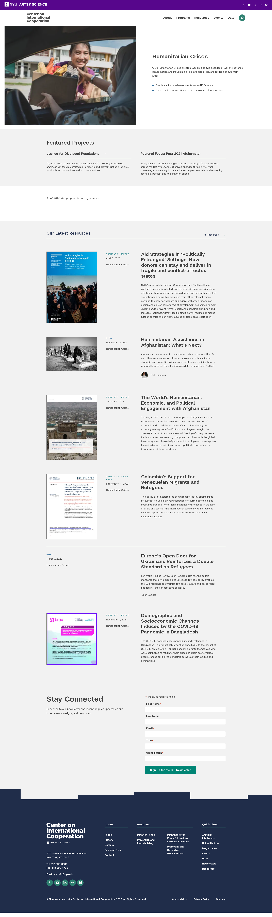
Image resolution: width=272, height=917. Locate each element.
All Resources (211, 234)
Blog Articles (209, 848)
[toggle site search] (242, 17)
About (167, 18)
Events (218, 18)
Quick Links (210, 824)
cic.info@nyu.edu (63, 874)
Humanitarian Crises (117, 264)
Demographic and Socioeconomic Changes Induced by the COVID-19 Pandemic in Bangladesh (170, 624)
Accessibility (179, 899)
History (109, 839)
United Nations (210, 843)
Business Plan (113, 850)
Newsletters (209, 863)
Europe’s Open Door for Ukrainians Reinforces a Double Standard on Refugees (177, 561)
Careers (109, 845)
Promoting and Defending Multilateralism (175, 850)
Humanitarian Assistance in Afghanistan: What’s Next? (172, 342)
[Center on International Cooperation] (46, 18)
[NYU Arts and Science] (26, 4)
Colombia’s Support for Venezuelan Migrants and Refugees (170, 482)
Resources (201, 18)
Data (231, 18)
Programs (183, 18)
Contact (109, 855)
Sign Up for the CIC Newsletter (170, 770)
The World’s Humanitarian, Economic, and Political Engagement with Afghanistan (176, 403)
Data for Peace (146, 834)
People (108, 834)
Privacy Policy (201, 899)
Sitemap (221, 899)
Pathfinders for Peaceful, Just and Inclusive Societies (178, 838)
